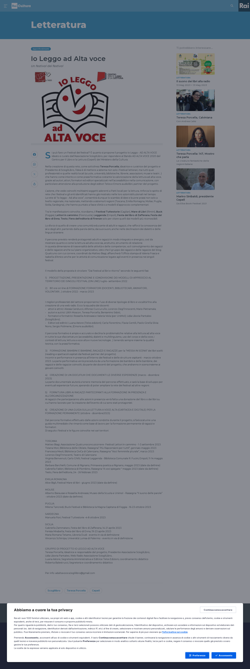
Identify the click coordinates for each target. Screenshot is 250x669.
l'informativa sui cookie (175, 632)
